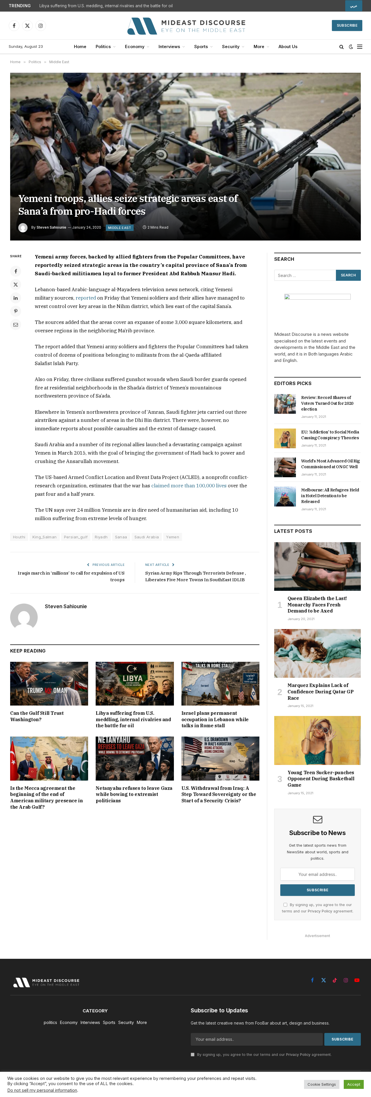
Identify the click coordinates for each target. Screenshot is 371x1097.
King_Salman (44, 537)
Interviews (169, 46)
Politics (103, 46)
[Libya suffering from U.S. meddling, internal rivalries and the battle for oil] (135, 684)
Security (230, 46)
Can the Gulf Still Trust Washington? (36, 716)
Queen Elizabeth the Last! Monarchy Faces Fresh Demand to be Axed (317, 604)
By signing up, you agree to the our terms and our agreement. (264, 1054)
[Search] (341, 46)
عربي (353, 6)
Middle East (119, 228)
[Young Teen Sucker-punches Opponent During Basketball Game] (317, 740)
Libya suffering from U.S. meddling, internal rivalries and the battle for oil (106, 5)
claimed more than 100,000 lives (189, 485)
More (259, 46)
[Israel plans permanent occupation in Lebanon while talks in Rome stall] (220, 684)
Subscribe (347, 25)
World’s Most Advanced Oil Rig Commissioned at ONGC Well (330, 463)
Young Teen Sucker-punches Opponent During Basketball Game (321, 779)
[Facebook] (15, 271)
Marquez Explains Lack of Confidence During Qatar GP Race (321, 691)
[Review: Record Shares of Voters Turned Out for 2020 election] (285, 404)
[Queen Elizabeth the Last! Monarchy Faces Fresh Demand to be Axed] (317, 566)
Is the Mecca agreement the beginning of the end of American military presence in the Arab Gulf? (46, 797)
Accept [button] (353, 1084)
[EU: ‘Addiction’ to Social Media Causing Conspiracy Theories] (285, 438)
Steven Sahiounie (51, 227)
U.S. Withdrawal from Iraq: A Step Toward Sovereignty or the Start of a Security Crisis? (218, 794)
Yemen (172, 537)
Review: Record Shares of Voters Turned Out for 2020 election (327, 403)
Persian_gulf (76, 537)
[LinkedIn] (15, 297)
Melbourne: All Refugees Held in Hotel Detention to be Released (330, 495)
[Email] (15, 324)
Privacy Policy (320, 911)
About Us (288, 46)
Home (80, 46)
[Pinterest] (15, 311)
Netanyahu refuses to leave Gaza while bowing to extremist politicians (134, 794)
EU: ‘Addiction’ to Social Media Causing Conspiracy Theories (330, 434)
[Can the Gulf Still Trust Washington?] (49, 684)
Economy (134, 46)
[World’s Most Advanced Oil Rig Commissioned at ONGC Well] (285, 467)
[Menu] (359, 46)
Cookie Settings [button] (322, 1084)
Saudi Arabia (146, 537)
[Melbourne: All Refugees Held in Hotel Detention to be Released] (285, 496)
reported (86, 298)
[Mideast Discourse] (185, 25)
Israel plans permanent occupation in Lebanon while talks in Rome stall (215, 719)
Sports (201, 46)
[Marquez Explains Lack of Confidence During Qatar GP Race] (317, 653)
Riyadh (101, 537)
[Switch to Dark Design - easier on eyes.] (351, 46)
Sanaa (121, 537)
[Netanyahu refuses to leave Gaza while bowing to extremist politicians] (135, 758)
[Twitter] (15, 284)
